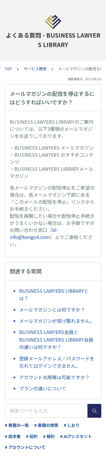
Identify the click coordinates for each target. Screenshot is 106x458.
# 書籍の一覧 (17, 425)
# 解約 (49, 436)
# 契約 (32, 436)
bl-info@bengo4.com (34, 233)
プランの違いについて (42, 388)
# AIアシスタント (76, 436)
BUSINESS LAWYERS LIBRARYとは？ (54, 294)
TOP (8, 68)
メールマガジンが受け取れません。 (57, 320)
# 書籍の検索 (46, 425)
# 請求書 (13, 436)
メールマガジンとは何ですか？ (52, 309)
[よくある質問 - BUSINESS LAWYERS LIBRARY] (53, 22)
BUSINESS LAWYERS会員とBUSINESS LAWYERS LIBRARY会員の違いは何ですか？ (56, 339)
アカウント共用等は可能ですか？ (54, 377)
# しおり (72, 425)
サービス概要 (35, 68)
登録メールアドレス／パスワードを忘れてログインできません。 (57, 362)
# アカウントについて (25, 447)
